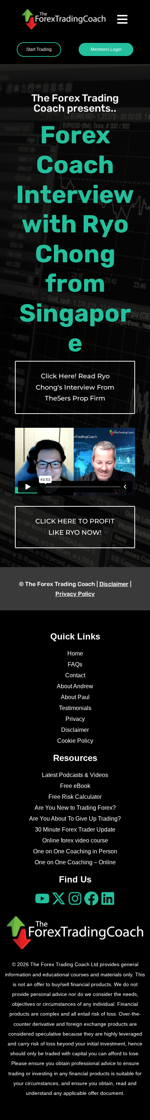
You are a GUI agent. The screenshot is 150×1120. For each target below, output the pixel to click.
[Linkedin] (107, 898)
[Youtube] (42, 898)
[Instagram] (75, 898)
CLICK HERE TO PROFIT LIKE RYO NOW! (75, 527)
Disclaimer (114, 584)
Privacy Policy (75, 593)
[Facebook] (91, 898)
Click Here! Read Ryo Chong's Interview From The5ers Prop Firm (75, 387)
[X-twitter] (58, 898)
